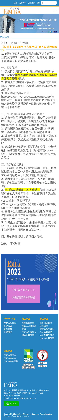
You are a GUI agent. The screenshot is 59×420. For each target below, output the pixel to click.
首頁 (15, 3)
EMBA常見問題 (47, 338)
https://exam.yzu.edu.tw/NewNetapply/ (27, 96)
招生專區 (26, 318)
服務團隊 (8, 329)
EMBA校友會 (10, 358)
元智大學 (22, 3)
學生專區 (44, 318)
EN (38, 3)
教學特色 (8, 326)
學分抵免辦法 (46, 323)
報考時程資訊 (28, 323)
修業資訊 (44, 326)
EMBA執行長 (10, 323)
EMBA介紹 (9, 318)
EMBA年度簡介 (29, 332)
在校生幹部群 (46, 332)
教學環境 (8, 332)
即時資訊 (24, 43)
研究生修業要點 (47, 329)
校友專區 (8, 351)
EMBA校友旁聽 (11, 361)
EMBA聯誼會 (10, 355)
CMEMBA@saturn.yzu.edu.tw (23, 398)
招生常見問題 (28, 335)
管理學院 (31, 3)
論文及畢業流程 (47, 335)
